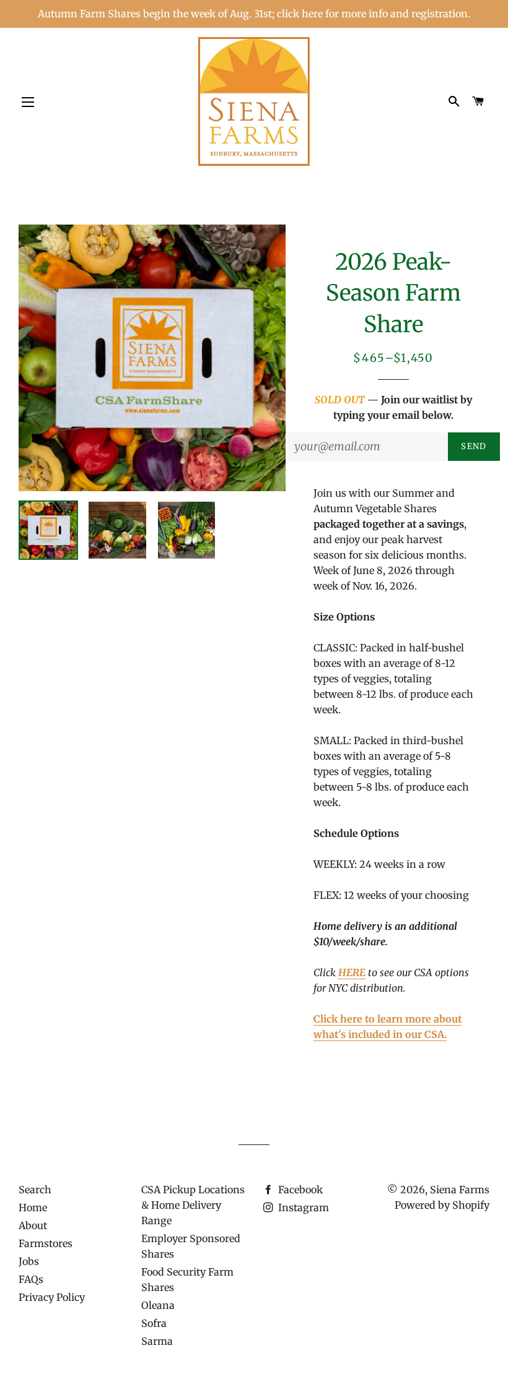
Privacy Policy (52, 1297)
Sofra (154, 1323)
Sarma (157, 1341)
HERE (352, 972)
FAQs (31, 1279)
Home (33, 1207)
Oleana (158, 1305)
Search (35, 1189)
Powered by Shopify (442, 1205)
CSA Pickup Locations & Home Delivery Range (193, 1205)
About (33, 1225)
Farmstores (45, 1243)
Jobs (29, 1261)
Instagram (302, 1207)
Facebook (299, 1189)
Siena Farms (459, 1189)
